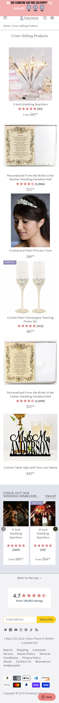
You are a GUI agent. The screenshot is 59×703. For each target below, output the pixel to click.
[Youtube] (15, 630)
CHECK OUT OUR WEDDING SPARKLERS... (20, 494)
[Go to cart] (52, 17)
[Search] (45, 17)
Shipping (22, 650)
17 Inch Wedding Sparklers (16, 534)
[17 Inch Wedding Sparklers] (16, 513)
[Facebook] (10, 630)
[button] (30, 109)
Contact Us (23, 662)
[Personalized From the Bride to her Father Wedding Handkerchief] (30, 362)
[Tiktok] (31, 630)
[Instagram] (21, 630)
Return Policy (26, 654)
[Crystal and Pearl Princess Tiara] (30, 220)
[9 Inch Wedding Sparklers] (30, 74)
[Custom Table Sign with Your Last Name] (30, 437)
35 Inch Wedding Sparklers (43, 534)
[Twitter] (5, 630)
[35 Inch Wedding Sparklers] (43, 513)
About (7, 662)
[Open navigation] (5, 17)
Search (7, 650)
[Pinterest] (26, 630)
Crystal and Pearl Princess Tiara (30, 251)
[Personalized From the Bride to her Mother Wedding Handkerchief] (30, 145)
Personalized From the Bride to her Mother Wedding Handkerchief (30, 178)
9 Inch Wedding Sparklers (30, 104)
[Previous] (3, 529)
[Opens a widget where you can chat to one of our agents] (47, 697)
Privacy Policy (31, 658)
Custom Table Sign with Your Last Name (30, 468)
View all (50, 496)
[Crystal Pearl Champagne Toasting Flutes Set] (30, 287)
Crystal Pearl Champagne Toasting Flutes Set (30, 320)
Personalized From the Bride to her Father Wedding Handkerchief (30, 395)
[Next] (55, 529)
